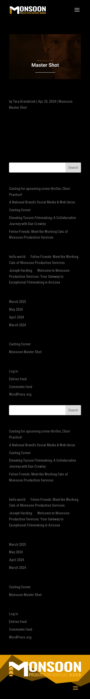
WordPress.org (20, 394)
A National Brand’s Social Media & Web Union (42, 202)
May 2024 (16, 309)
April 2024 (16, 317)
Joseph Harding (20, 270)
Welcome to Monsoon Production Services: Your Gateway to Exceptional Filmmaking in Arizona (39, 276)
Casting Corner (20, 210)
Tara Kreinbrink (24, 101)
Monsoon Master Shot (25, 352)
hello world (17, 257)
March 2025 (17, 302)
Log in (13, 371)
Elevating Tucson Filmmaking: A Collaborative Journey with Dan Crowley (38, 92)
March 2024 (17, 325)
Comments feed (20, 387)
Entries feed (17, 379)
